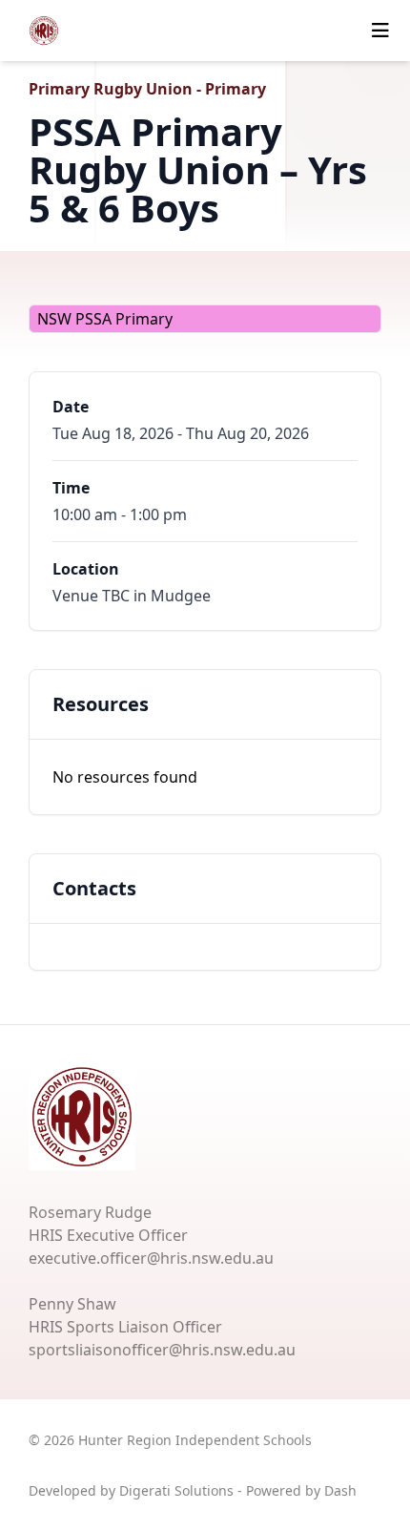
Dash (340, 1490)
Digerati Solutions (176, 1490)
